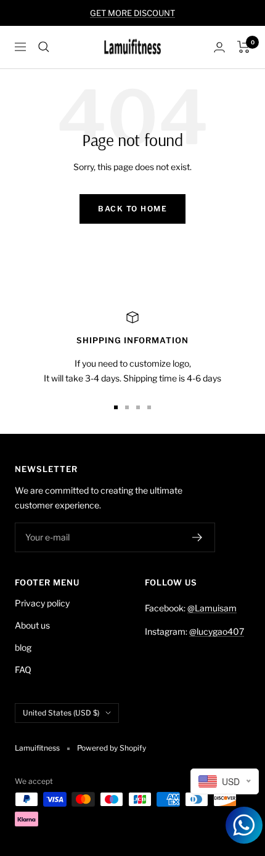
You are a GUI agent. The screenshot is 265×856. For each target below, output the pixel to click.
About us (32, 625)
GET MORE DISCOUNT (132, 13)
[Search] (43, 46)
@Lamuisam (212, 608)
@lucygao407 (216, 631)
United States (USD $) (61, 712)
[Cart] (243, 47)
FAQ (23, 669)
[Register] (197, 537)
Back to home (132, 208)
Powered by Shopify (111, 747)
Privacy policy (42, 603)
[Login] (219, 47)
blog (23, 647)
